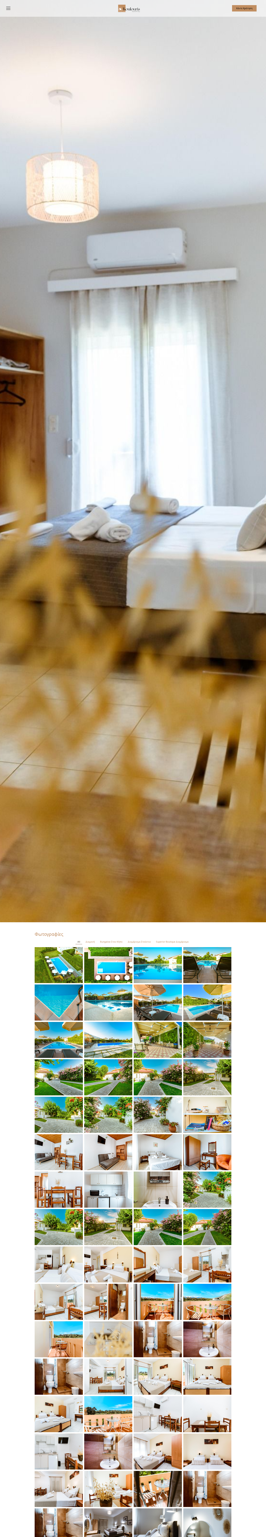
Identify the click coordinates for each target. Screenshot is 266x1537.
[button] (244, 8)
